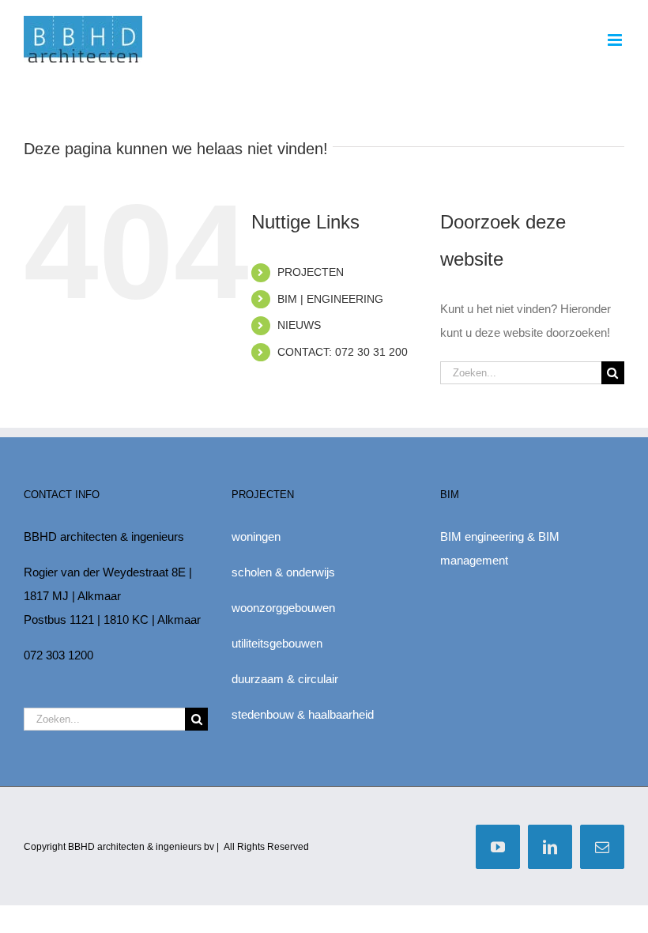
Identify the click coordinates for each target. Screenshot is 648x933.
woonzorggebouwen (283, 607)
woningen (256, 536)
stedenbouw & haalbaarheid (303, 714)
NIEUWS (299, 325)
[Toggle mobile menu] (616, 40)
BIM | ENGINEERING (330, 299)
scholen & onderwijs (283, 572)
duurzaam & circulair (285, 679)
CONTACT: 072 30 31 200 (342, 352)
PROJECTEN (310, 272)
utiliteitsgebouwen (277, 643)
